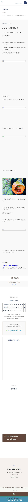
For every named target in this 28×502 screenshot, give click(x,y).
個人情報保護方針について (9, 487)
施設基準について (20, 487)
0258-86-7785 (15, 500)
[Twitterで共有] (15, 285)
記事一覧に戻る (15, 278)
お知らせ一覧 (10, 15)
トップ (3, 15)
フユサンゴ (5, 219)
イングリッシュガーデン (8, 47)
